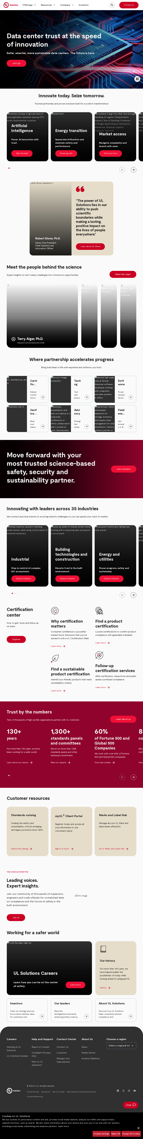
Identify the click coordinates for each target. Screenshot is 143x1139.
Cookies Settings (101, 1134)
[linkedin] (118, 1090)
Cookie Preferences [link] (35, 1096)
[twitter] (123, 1090)
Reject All (115, 1134)
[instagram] (129, 1090)
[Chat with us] (130, 1105)
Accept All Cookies (131, 1134)
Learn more (63, 1126)
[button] (29, 5)
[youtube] (134, 1090)
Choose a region (116, 1039)
